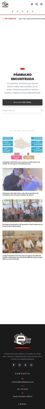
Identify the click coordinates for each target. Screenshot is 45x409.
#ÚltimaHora (10, 19)
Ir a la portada (22, 102)
